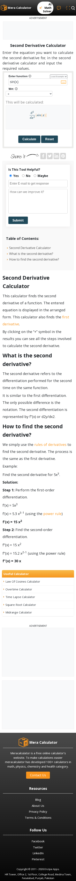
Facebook (38, 841)
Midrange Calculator (18, 612)
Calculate (29, 139)
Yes (15, 176)
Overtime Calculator (18, 589)
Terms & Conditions (38, 817)
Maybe (42, 176)
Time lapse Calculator (20, 597)
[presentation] (38, 115)
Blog (38, 800)
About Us (38, 806)
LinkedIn (38, 853)
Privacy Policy (38, 811)
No (27, 176)
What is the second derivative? (31, 254)
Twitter (38, 847)
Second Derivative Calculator (30, 248)
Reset (49, 139)
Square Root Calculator (20, 605)
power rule (52, 513)
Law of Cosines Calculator (22, 581)
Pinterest (38, 859)
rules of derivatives (50, 444)
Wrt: (13, 88)
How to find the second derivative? (34, 259)
